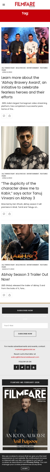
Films (4, 70)
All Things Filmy (8, 68)
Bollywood (21, 68)
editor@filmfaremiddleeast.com (25, 357)
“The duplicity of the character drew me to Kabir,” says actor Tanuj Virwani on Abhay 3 (21, 191)
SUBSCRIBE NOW (25, 334)
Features (43, 68)
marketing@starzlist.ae (25, 349)
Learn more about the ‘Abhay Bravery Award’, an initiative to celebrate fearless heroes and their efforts (24, 87)
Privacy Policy (33, 462)
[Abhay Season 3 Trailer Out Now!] (25, 242)
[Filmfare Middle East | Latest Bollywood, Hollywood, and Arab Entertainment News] (25, 4)
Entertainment (33, 68)
